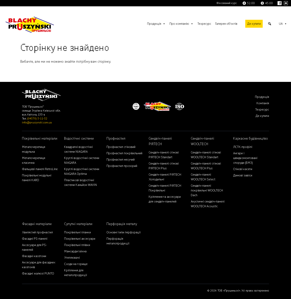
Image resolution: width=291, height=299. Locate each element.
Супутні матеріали (78, 224)
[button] (270, 24)
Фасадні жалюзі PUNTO (38, 273)
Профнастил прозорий (122, 166)
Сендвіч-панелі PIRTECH (160, 141)
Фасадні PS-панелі (34, 238)
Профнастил (116, 138)
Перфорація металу (122, 224)
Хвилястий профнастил (37, 232)
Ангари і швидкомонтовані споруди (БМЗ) (245, 158)
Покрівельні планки (77, 232)
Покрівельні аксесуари (79, 238)
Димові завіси (242, 175)
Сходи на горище (75, 264)
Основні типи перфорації (124, 232)
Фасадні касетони (34, 256)
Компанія (263, 103)
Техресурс (204, 24)
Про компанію (179, 24)
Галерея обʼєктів (226, 24)
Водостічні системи (79, 138)
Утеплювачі (72, 257)
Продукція (154, 24)
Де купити (254, 24)
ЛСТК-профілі (242, 147)
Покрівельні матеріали (39, 138)
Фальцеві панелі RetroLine (40, 169)
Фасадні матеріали (37, 224)
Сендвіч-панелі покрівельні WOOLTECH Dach (207, 190)
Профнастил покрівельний (124, 153)
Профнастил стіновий (121, 147)
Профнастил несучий (121, 159)
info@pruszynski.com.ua (37, 122)
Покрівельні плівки (77, 245)
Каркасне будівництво (250, 138)
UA (281, 24)
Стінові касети (242, 169)
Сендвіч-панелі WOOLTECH (202, 141)
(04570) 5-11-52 (37, 118)
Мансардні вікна (75, 251)
